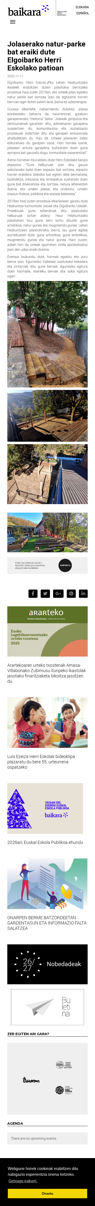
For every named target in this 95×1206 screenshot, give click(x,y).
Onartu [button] (47, 1193)
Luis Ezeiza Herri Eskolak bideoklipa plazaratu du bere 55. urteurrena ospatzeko (41, 761)
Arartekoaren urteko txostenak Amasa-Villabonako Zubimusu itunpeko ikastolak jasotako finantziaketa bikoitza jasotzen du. (46, 673)
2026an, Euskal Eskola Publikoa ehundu (45, 842)
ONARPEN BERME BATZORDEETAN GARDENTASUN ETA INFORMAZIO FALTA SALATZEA (46, 923)
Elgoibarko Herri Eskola (26, 82)
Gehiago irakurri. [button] (23, 1181)
